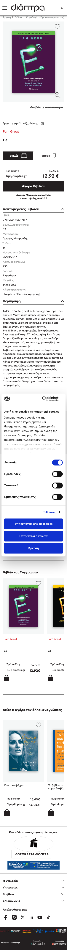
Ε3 (5, 650)
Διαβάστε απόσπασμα (46, 107)
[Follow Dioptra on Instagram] (14, 917)
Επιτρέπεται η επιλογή (33, 536)
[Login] (55, 8)
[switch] (57, 474)
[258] (33, 62)
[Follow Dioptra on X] (22, 917)
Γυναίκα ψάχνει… (15, 785)
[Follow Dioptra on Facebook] (5, 917)
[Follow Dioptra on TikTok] (48, 917)
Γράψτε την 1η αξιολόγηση (22, 123)
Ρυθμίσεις (49, 512)
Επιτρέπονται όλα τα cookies (33, 523)
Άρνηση (33, 548)
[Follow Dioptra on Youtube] (40, 917)
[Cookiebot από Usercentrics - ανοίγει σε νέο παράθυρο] (47, 398)
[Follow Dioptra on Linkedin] (31, 917)
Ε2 (49, 650)
